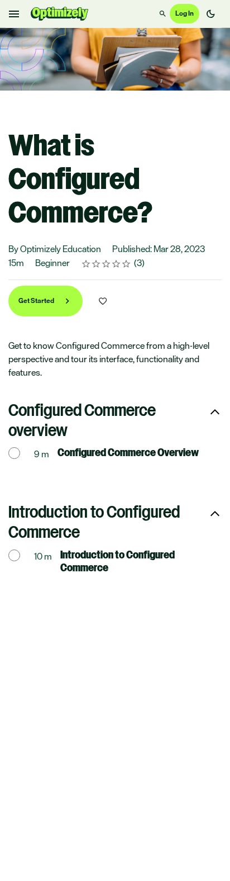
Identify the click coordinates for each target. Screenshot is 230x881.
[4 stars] (116, 264)
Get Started (36, 300)
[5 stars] (126, 264)
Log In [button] (184, 13)
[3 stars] (106, 264)
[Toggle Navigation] (14, 14)
